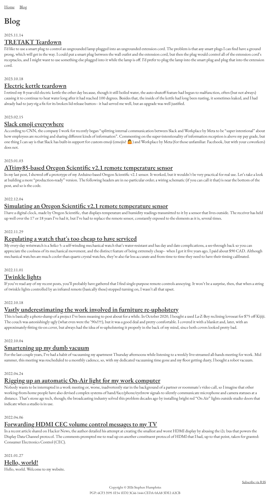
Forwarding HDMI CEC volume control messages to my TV (80, 424)
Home (9, 7)
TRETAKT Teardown (32, 42)
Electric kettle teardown (35, 85)
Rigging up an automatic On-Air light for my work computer (82, 380)
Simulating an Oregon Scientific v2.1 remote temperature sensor (86, 206)
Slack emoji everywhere (34, 124)
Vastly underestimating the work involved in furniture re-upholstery (91, 309)
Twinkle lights (22, 277)
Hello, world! (21, 462)
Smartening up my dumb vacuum (46, 347)
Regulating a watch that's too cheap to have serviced (70, 238)
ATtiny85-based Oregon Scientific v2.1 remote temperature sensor (88, 167)
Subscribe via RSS (254, 482)
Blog (23, 7)
